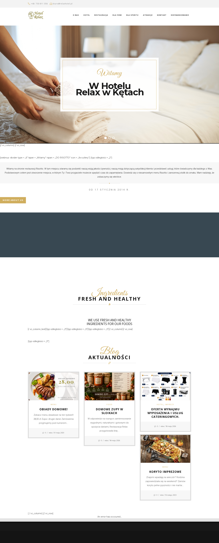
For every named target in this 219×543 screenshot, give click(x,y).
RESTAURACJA (101, 15)
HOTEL (86, 15)
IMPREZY (169, 404)
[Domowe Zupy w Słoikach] (109, 386)
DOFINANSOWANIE (180, 15)
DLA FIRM (117, 15)
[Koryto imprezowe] (165, 448)
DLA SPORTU (132, 15)
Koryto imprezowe (165, 472)
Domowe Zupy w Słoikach (109, 411)
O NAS (76, 15)
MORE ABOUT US (13, 200)
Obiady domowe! (53, 409)
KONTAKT (161, 15)
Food (109, 404)
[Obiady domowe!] (53, 386)
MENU (54, 404)
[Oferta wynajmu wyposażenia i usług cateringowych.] (165, 386)
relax (50, 433)
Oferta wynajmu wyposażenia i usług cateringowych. (165, 413)
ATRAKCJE (148, 15)
